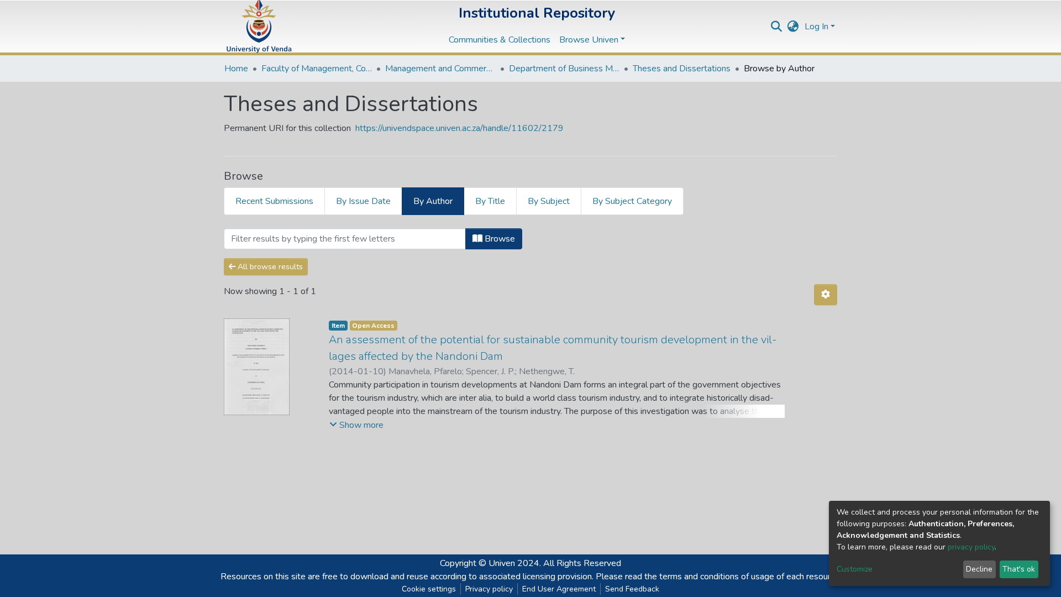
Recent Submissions (274, 201)
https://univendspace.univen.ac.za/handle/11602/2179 (459, 128)
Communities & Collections (499, 40)
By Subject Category (632, 201)
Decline (979, 569)
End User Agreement (559, 589)
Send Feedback (632, 589)
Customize (855, 569)
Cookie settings (429, 589)
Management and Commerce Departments (440, 68)
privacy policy (971, 547)
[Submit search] (776, 26)
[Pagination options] (825, 294)
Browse (498, 239)
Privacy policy (489, 589)
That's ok (1018, 569)
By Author (433, 201)
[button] (793, 26)
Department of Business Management (564, 68)
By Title (490, 201)
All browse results (269, 266)
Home (236, 68)
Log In (816, 26)
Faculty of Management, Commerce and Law (316, 68)
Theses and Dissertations (682, 68)
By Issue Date (363, 201)
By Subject (549, 201)
